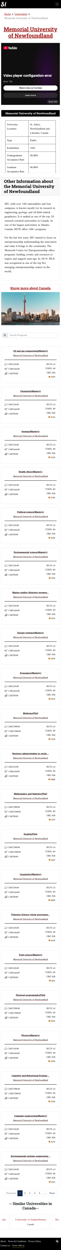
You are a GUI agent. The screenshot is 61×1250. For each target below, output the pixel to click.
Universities (20, 14)
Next (52, 1193)
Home (7, 14)
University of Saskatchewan (30, 1219)
